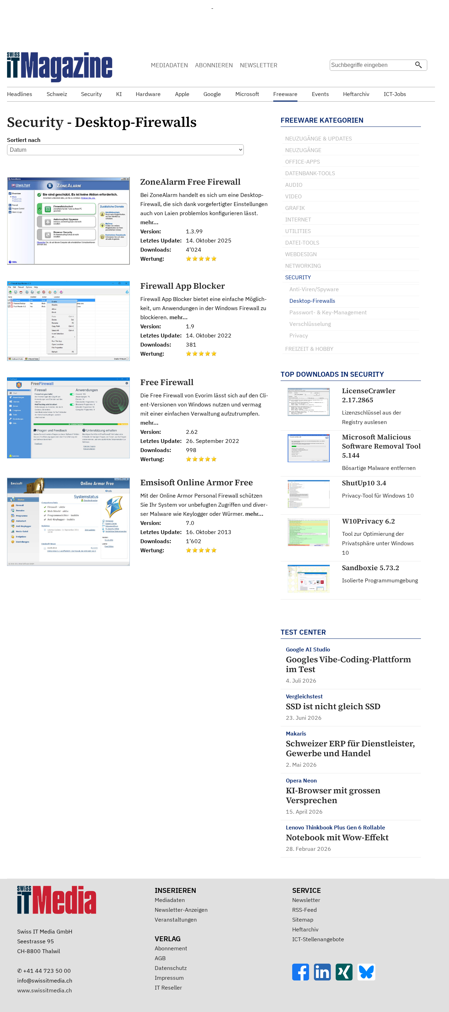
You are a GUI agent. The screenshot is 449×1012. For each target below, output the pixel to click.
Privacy (298, 335)
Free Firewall (167, 382)
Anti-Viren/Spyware (314, 289)
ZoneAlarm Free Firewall (190, 181)
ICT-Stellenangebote (318, 939)
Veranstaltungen (176, 919)
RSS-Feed (304, 909)
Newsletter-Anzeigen (181, 909)
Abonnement (171, 948)
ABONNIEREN (214, 65)
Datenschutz (171, 967)
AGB (160, 958)
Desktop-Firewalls (312, 300)
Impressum (169, 977)
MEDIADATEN (169, 65)
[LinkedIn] (325, 978)
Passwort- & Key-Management (328, 312)
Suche (337, 78)
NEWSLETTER (258, 65)
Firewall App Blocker (182, 286)
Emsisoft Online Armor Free (196, 482)
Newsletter (306, 899)
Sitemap (302, 919)
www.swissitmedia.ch (44, 990)
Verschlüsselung (310, 323)
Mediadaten (170, 899)
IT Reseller (168, 987)
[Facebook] (303, 978)
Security (35, 121)
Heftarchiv (305, 929)
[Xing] (346, 978)
